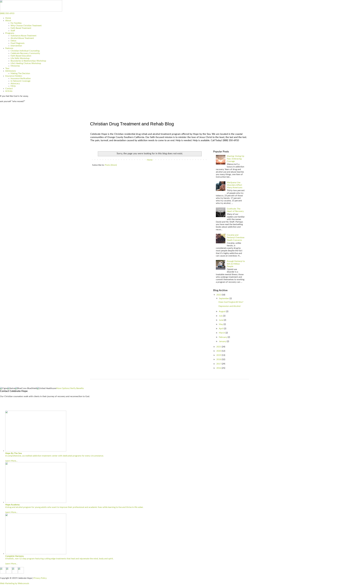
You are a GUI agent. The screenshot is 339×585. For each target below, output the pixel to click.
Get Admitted (6, 112)
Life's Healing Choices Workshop (26, 63)
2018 (219, 359)
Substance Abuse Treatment (23, 36)
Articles (8, 91)
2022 (219, 295)
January (223, 341)
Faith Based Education (21, 56)
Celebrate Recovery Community (25, 53)
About (8, 20)
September (224, 298)
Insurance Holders (13, 76)
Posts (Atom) (111, 165)
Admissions (10, 71)
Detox (13, 41)
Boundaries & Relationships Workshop (28, 61)
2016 (219, 368)
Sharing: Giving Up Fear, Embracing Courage (235, 158)
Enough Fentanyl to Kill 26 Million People (236, 263)
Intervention (16, 46)
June (221, 320)
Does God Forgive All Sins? (230, 302)
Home (8, 18)
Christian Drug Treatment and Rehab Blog (132, 123)
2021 (219, 347)
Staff (13, 31)
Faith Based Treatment (21, 28)
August (222, 311)
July (221, 316)
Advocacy (15, 83)
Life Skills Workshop (20, 58)
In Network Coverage (20, 81)
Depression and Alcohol (229, 306)
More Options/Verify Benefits (70, 388)
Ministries (15, 66)
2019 (219, 355)
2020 (219, 351)
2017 (219, 364)
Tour (7, 68)
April (221, 328)
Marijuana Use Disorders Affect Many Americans (234, 185)
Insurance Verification (21, 78)
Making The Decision (20, 73)
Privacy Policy (40, 578)
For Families (16, 23)
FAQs (13, 86)
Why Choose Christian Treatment (26, 26)
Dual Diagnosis (17, 43)
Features (9, 48)
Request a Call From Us (10, 407)
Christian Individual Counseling (25, 51)
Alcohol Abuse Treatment (22, 38)
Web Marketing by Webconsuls (14, 583)
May (221, 324)
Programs (9, 33)
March (222, 333)
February (223, 337)
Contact (9, 88)
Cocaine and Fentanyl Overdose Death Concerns (235, 237)
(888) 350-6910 (7, 13)
